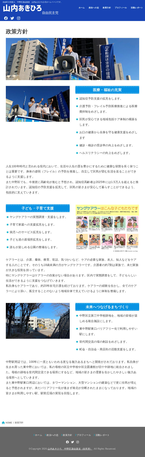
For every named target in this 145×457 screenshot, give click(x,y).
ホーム (82, 8)
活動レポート (137, 8)
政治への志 (94, 8)
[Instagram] (18, 18)
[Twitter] (12, 18)
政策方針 (107, 8)
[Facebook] (6, 18)
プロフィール (121, 8)
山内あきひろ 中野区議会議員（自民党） (70, 448)
